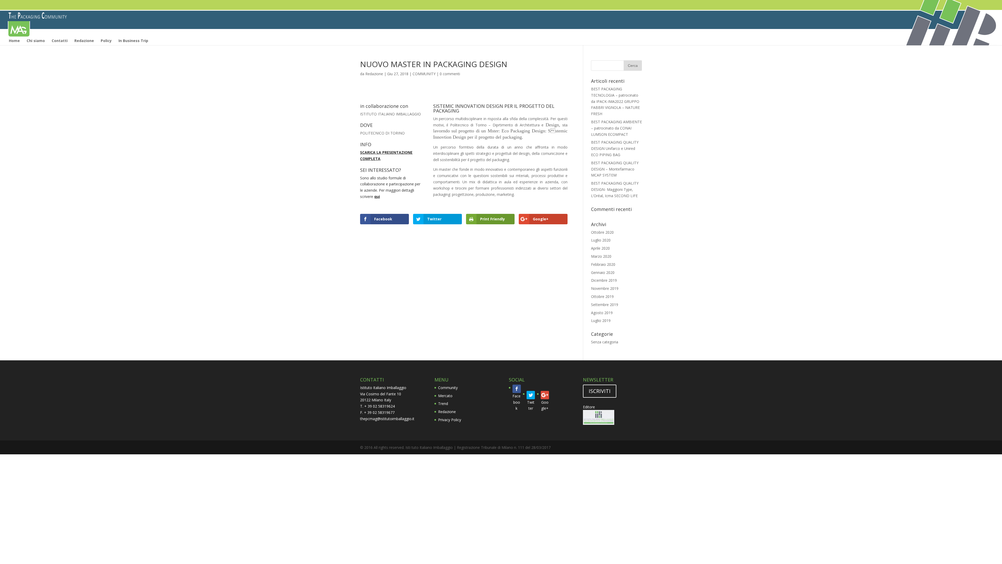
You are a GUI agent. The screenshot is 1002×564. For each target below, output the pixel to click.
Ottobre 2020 (602, 232)
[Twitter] (531, 395)
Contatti (60, 40)
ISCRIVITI (600, 391)
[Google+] (545, 395)
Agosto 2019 (602, 312)
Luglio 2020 (601, 240)
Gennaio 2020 (603, 272)
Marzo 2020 (601, 256)
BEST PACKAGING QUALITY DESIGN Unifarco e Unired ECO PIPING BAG (615, 148)
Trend (443, 403)
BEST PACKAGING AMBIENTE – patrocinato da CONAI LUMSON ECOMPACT (616, 128)
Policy (106, 40)
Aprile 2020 (600, 248)
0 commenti (450, 73)
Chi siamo (36, 40)
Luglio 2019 (601, 320)
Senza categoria (604, 341)
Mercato (445, 395)
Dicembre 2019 (604, 280)
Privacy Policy (449, 419)
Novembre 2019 (604, 288)
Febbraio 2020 (603, 264)
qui (377, 196)
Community (448, 387)
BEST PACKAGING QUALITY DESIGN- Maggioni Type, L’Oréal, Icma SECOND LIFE (615, 189)
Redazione (84, 40)
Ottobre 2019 (602, 296)
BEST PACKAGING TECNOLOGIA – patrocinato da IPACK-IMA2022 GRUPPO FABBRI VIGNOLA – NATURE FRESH (615, 101)
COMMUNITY (424, 73)
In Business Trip (133, 40)
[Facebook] (516, 389)
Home (14, 40)
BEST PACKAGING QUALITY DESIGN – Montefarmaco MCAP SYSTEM (615, 169)
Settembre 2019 (604, 304)
